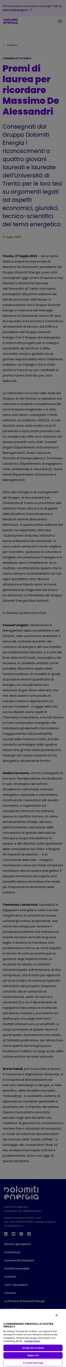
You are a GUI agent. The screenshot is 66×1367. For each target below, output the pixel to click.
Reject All (33, 1355)
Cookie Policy (32, 1341)
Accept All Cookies (33, 1348)
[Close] (56, 1315)
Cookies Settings (33, 1362)
